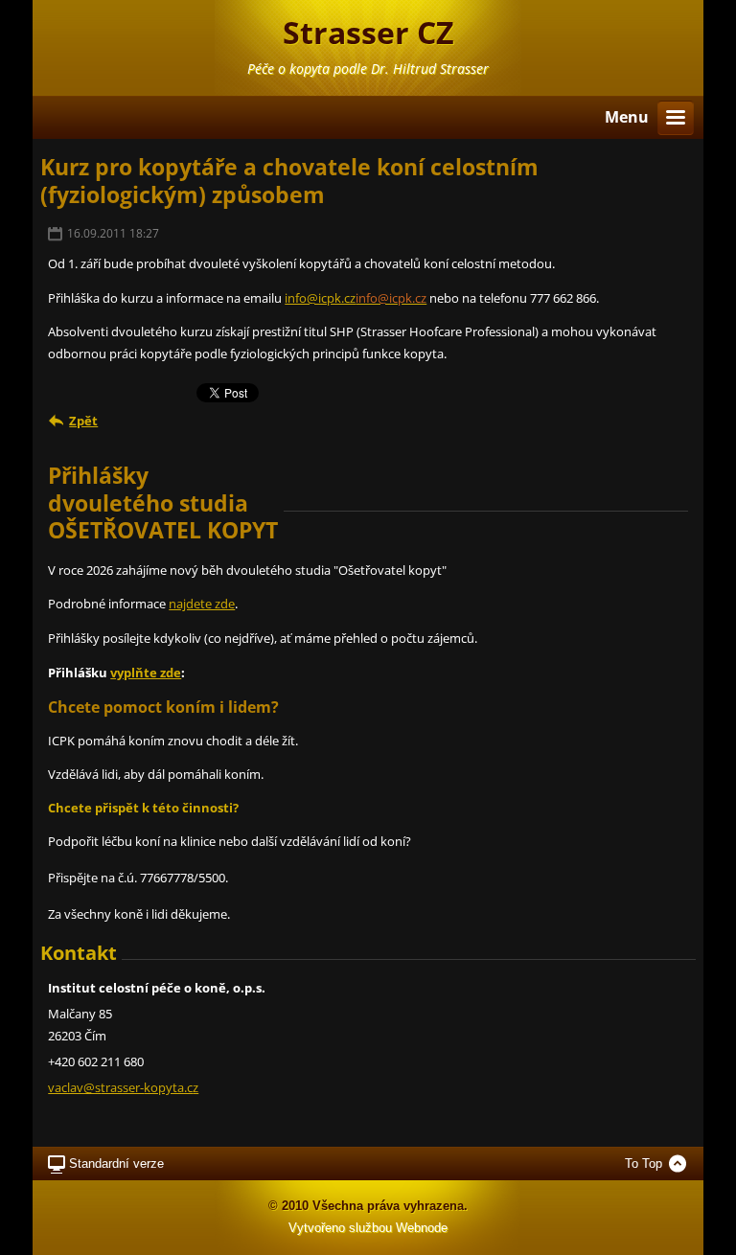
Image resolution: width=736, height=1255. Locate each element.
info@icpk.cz (320, 298)
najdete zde (202, 603)
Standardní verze (116, 1163)
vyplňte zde (145, 672)
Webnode (422, 1228)
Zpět (83, 420)
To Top (643, 1163)
